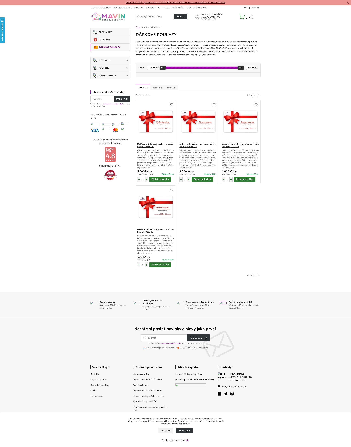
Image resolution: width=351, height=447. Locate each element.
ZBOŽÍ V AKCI (105, 32)
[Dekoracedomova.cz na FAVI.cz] (110, 175)
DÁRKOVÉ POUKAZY (109, 47)
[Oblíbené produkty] (245, 7)
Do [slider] (240, 67)
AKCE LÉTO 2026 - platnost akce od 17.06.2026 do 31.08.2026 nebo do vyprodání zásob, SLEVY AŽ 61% (175, 2)
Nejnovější (143, 87)
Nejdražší (171, 87)
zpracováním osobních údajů (113, 104)
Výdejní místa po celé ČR (144, 401)
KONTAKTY (150, 8)
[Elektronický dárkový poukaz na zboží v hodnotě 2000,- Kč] (198, 121)
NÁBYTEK (104, 68)
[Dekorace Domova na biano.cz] (110, 154)
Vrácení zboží (96, 396)
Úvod (138, 27)
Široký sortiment (140, 385)
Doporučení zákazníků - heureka (147, 390)
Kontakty (94, 374)
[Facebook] (221, 394)
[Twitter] (227, 394)
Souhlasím (184, 430)
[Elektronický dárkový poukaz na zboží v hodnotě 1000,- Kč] (240, 121)
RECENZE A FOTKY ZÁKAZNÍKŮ (171, 8)
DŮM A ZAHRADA (108, 75)
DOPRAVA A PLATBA (122, 8)
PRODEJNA (138, 8)
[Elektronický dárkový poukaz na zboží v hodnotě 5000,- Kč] (155, 121)
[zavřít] (347, 2)
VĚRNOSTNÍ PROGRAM (196, 8)
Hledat (181, 16)
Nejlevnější (158, 87)
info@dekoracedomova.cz (234, 386)
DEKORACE (104, 60)
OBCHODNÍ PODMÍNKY (101, 8)
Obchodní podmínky (99, 385)
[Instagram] (233, 394)
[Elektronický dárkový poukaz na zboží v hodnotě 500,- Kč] (155, 207)
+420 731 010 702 (210, 16)
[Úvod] (111, 16)
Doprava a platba (98, 379)
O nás (93, 390)
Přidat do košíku (160, 179)
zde (187, 440)
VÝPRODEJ (104, 39)
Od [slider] (162, 67)
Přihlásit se (122, 98)
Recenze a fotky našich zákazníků (148, 396)
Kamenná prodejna (142, 374)
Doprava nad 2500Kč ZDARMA (147, 379)
